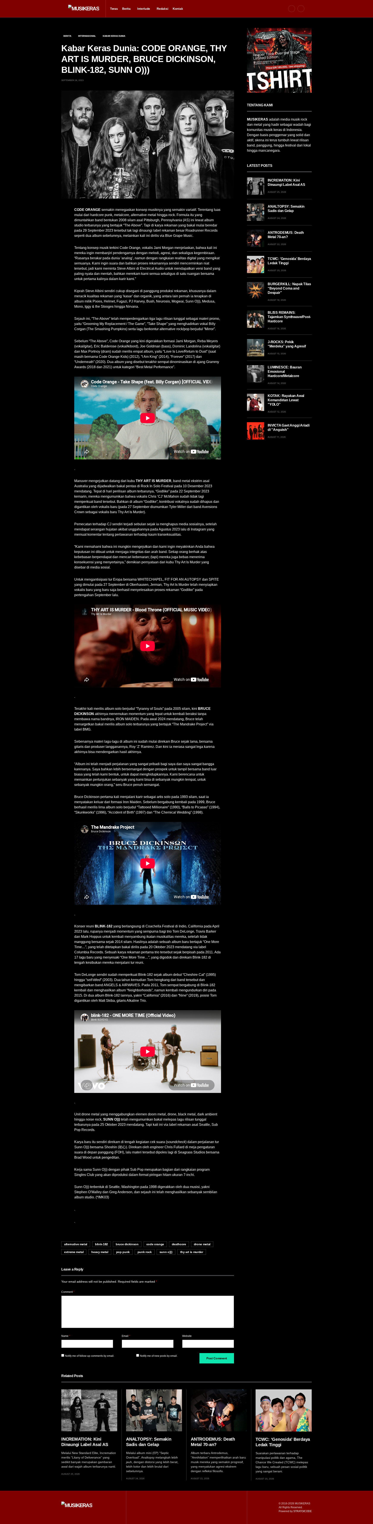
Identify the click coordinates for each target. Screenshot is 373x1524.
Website (187, 1336)
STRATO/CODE (302, 1511)
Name (65, 1336)
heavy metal (99, 1252)
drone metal (202, 1244)
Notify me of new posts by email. (158, 1355)
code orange (155, 1244)
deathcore (179, 1244)
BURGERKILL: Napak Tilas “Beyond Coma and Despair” (289, 288)
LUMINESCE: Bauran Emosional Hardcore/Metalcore (285, 371)
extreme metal (74, 1252)
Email (126, 1336)
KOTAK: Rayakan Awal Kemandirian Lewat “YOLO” (286, 400)
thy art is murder (191, 1252)
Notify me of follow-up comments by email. (89, 1355)
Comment (67, 1291)
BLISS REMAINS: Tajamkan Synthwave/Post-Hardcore (289, 317)
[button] (62, 8)
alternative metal (75, 1244)
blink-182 (101, 1244)
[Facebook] (291, 8)
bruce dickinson (127, 1244)
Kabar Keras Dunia (114, 36)
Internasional (87, 36)
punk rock (145, 1252)
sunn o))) (166, 1252)
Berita (67, 36)
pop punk (123, 1252)
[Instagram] (300, 8)
